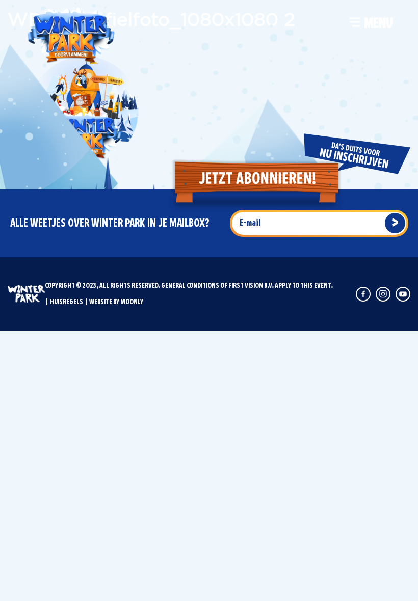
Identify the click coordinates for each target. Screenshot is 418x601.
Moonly (131, 301)
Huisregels (66, 301)
